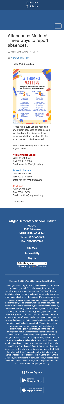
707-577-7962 (35, 241)
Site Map (32, 248)
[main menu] (58, 26)
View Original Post (20, 57)
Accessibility (32, 253)
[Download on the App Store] (32, 389)
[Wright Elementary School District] (32, 18)
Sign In (32, 258)
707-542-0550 (36, 237)
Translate (41, 266)
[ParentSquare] (32, 372)
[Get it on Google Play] (32, 380)
